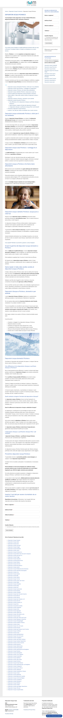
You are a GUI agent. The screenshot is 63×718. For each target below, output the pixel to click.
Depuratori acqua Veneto (50, 68)
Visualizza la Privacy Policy (29, 709)
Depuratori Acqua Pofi (13, 587)
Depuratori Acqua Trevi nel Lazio (15, 636)
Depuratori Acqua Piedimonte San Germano (18, 568)
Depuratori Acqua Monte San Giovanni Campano (19, 553)
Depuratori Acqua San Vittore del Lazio (17, 617)
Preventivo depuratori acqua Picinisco (17, 108)
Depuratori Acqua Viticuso (14, 688)
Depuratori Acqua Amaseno (14, 584)
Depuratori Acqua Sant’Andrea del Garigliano (18, 649)
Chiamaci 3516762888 (13, 709)
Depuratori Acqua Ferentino (14, 548)
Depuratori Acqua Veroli (13, 550)
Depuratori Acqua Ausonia (14, 615)
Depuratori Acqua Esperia (14, 590)
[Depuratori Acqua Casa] (31, 3)
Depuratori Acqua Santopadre (15, 652)
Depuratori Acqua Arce (13, 572)
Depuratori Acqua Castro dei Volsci (16, 580)
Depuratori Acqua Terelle (14, 684)
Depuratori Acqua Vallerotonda (15, 646)
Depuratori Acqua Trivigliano (14, 637)
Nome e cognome (9, 504)
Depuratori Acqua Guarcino (14, 644)
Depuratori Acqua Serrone (14, 600)
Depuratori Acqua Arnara (14, 624)
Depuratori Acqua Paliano (14, 562)
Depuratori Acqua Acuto (13, 632)
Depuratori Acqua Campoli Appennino (17, 641)
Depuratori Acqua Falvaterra (14, 681)
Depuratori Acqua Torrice (14, 579)
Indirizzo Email (9, 509)
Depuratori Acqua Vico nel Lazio (15, 626)
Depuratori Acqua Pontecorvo (15, 552)
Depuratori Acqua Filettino (14, 683)
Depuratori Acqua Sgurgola (14, 610)
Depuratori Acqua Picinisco (14, 661)
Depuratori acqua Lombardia (51, 65)
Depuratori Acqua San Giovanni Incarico (17, 594)
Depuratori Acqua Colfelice (14, 631)
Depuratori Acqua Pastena (14, 651)
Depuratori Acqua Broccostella (15, 605)
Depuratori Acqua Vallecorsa (14, 612)
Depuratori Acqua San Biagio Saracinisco (17, 686)
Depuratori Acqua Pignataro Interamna (17, 619)
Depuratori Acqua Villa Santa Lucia (16, 614)
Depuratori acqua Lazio (50, 82)
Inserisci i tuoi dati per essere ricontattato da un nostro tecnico (22, 110)
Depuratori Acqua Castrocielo (15, 589)
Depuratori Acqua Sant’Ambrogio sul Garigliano (19, 664)
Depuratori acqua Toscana (50, 78)
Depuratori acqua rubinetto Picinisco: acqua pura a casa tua (22, 91)
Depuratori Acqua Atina (13, 585)
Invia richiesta (9, 530)
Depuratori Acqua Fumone (14, 627)
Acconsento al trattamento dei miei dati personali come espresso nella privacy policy (23, 526)
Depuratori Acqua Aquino (14, 573)
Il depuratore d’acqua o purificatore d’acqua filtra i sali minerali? (24, 107)
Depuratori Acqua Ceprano (14, 558)
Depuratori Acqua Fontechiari (15, 656)
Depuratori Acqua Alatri (13, 542)
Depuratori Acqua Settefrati (14, 674)
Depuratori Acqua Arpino (14, 567)
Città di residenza (9, 514)
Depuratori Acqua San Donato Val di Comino (18, 629)
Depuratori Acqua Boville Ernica (15, 560)
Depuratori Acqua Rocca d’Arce (15, 667)
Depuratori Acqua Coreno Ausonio (16, 642)
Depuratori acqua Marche (50, 80)
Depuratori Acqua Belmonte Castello (16, 676)
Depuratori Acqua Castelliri (14, 592)
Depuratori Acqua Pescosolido (15, 647)
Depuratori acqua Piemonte (51, 67)
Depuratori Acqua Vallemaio (14, 669)
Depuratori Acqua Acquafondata (15, 689)
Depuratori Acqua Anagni (14, 547)
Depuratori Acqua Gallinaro (14, 657)
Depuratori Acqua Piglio (13, 582)
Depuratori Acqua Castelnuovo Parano (17, 671)
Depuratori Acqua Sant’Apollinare (15, 634)
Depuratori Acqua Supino (14, 577)
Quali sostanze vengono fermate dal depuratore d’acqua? (22, 105)
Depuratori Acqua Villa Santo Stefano (16, 639)
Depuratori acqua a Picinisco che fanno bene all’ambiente (21, 90)
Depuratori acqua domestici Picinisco (16, 100)
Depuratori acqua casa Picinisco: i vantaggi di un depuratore (22, 88)
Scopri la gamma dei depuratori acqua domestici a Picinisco (22, 93)
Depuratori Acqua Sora (13, 543)
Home (6, 11)
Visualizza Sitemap (9, 713)
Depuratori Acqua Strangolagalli (15, 620)
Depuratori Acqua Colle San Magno (16, 678)
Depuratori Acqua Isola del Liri (15, 555)
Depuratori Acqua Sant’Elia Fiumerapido (17, 570)
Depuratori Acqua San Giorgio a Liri (16, 599)
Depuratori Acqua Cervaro (14, 563)
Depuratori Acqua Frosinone (15, 11)
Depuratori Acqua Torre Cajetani (15, 654)
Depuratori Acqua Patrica (14, 597)
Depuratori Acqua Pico (13, 604)
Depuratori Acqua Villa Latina (15, 659)
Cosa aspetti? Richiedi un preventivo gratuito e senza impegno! (20, 242)
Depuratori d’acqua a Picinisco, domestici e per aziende (21, 98)
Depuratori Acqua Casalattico (15, 679)
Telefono (7, 520)
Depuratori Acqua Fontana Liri (15, 602)
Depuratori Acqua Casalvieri (14, 607)
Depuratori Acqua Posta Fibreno (15, 662)
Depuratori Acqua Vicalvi (14, 672)
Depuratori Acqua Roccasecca (15, 565)
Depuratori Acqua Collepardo (15, 666)
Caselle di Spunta (9, 525)
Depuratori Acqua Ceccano (14, 545)
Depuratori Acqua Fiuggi (13, 557)
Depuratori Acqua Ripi (13, 575)
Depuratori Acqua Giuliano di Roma (16, 622)
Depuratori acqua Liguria (50, 73)
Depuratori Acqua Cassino (14, 540)
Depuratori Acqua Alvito (13, 609)
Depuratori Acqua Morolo (14, 595)
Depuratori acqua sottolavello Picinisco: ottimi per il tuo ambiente (23, 86)
